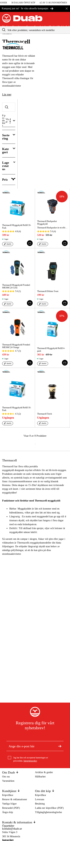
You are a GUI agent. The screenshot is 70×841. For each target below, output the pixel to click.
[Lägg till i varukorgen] (30, 243)
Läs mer (6, 94)
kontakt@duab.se (12, 828)
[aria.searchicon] (4, 29)
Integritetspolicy (30, 761)
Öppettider (8, 825)
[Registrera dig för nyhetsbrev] (59, 745)
